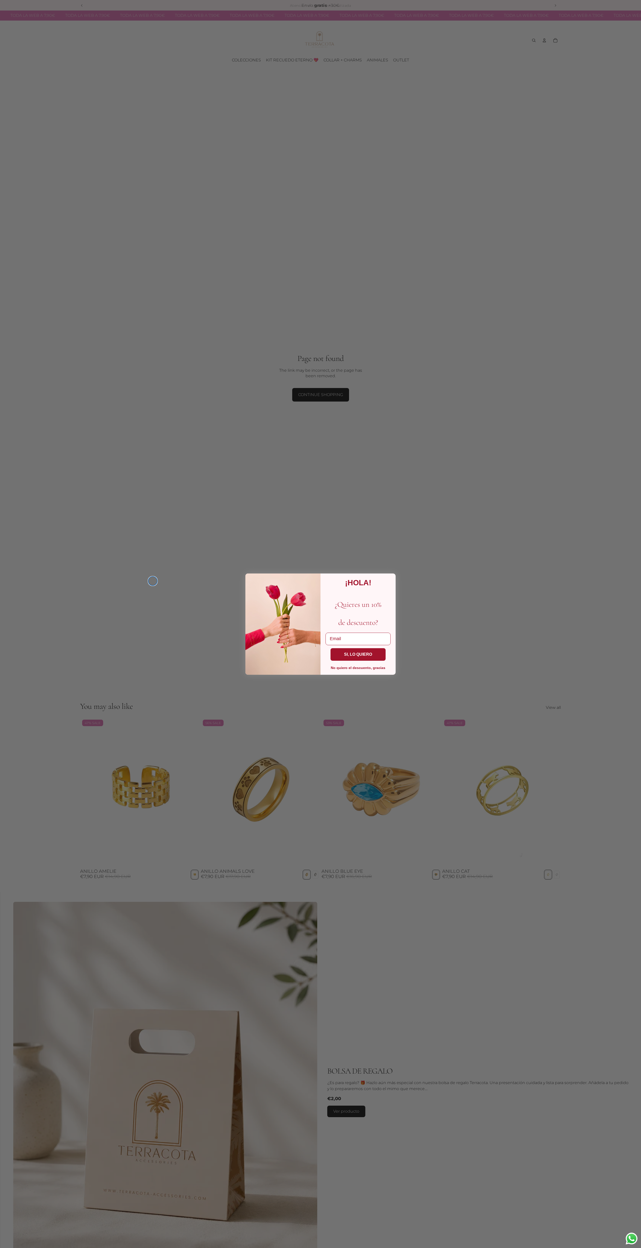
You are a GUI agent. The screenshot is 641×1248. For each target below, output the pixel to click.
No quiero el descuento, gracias (358, 668)
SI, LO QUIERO (358, 654)
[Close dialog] (152, 581)
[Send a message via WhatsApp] (631, 1238)
